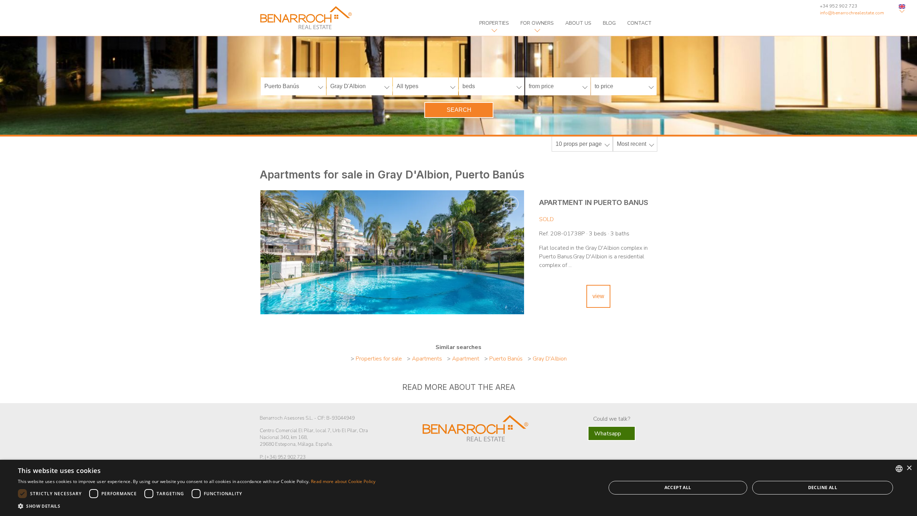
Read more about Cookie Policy (343, 481)
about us (578, 23)
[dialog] (458, 488)
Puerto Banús (506, 359)
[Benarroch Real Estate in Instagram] (497, 457)
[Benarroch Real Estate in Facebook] (452, 456)
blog (609, 23)
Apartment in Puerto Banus (593, 202)
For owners (537, 23)
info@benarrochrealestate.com (852, 13)
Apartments (427, 359)
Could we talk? (611, 419)
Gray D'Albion (550, 359)
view (598, 296)
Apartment (465, 359)
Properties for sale (379, 359)
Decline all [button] (822, 487)
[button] (197, 506)
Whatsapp (608, 434)
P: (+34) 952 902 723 (283, 457)
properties (494, 23)
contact (639, 23)
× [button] (909, 468)
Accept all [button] (677, 487)
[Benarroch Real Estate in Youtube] (481, 457)
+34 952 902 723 (838, 6)
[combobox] (899, 468)
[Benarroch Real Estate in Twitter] (466, 457)
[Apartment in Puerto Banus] (392, 252)
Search (459, 110)
